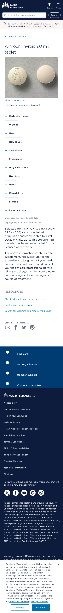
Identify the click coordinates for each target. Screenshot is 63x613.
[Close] (58, 564)
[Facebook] (15, 493)
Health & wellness (18, 36)
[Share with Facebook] (16, 327)
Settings (20, 607)
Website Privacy (12, 422)
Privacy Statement (39, 601)
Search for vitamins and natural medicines (28, 311)
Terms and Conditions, (19, 601)
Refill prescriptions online (19, 305)
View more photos (15, 100)
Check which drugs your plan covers (25, 299)
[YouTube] (24, 493)
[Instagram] (41, 493)
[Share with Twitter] (24, 327)
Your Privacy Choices (14, 435)
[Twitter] (7, 493)
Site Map (8, 474)
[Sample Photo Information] (39, 105)
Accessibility (10, 403)
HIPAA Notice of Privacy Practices (21, 429)
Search (54, 15)
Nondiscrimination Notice (17, 409)
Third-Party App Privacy (16, 455)
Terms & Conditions (14, 442)
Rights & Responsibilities (16, 448)
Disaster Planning (13, 461)
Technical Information (15, 468)
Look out (12, 24)
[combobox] (24, 15)
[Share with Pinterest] (32, 327)
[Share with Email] (8, 327)
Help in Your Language (15, 416)
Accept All (41, 607)
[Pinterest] (32, 493)
